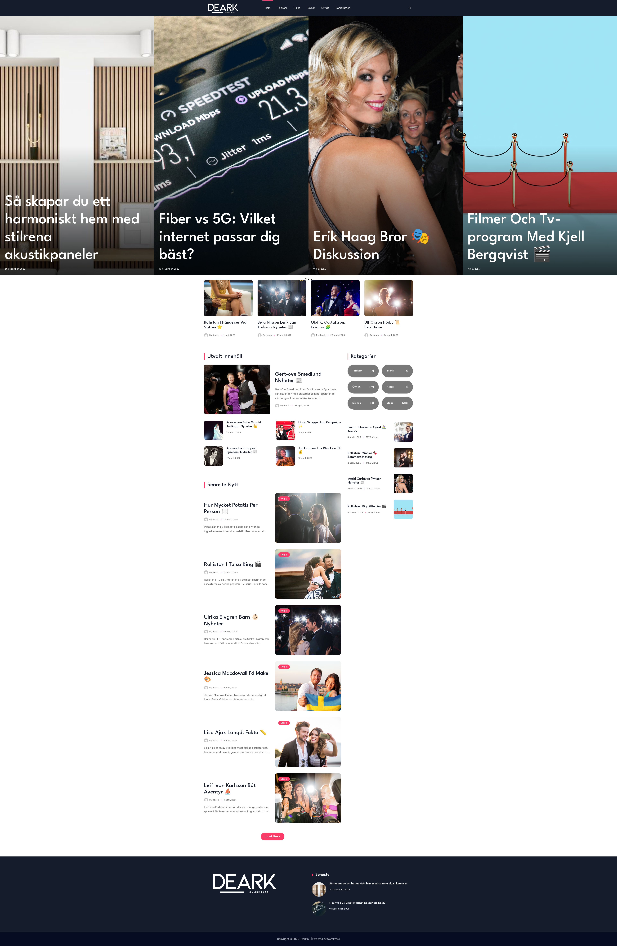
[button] (305, 279)
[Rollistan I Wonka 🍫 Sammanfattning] (403, 457)
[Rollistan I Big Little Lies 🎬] (403, 509)
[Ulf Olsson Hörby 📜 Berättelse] (388, 298)
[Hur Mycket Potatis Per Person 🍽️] (308, 518)
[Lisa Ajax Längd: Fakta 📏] (308, 742)
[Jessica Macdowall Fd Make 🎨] (308, 686)
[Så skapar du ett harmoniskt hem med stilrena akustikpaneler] (319, 889)
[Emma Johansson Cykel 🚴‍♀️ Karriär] (403, 432)
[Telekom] (363, 371)
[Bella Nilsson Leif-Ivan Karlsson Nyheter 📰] (282, 298)
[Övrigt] (363, 387)
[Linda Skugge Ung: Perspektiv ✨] (285, 430)
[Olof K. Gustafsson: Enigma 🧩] (335, 298)
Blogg (284, 498)
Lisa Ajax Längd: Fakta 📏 (235, 732)
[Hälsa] (397, 387)
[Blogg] (397, 403)
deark (216, 335)
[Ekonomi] (363, 403)
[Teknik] (397, 371)
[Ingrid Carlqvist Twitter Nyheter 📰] (403, 483)
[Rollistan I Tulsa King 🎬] (308, 574)
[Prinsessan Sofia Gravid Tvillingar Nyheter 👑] (213, 430)
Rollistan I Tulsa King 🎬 (233, 564)
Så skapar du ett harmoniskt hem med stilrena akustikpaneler (368, 883)
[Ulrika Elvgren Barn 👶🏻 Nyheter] (308, 630)
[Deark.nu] (223, 8)
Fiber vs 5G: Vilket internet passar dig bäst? (219, 237)
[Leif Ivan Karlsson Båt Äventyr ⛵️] (308, 798)
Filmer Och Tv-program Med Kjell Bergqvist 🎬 (526, 237)
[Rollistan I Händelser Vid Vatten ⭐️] (228, 298)
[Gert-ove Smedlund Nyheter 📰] (237, 389)
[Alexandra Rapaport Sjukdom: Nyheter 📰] (213, 456)
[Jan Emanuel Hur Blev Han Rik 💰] (285, 456)
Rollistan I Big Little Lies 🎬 (367, 506)
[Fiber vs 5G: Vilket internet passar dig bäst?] (319, 908)
